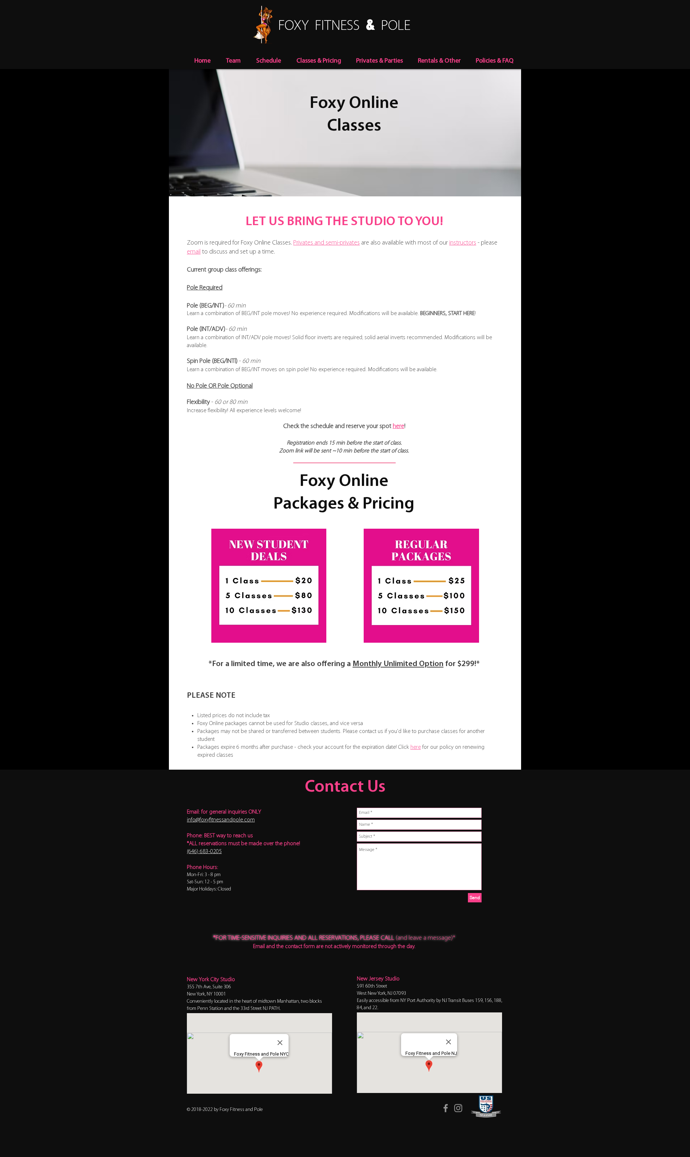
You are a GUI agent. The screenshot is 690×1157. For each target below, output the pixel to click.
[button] (268, 61)
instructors (462, 243)
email (194, 252)
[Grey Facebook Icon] (445, 1108)
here (398, 426)
